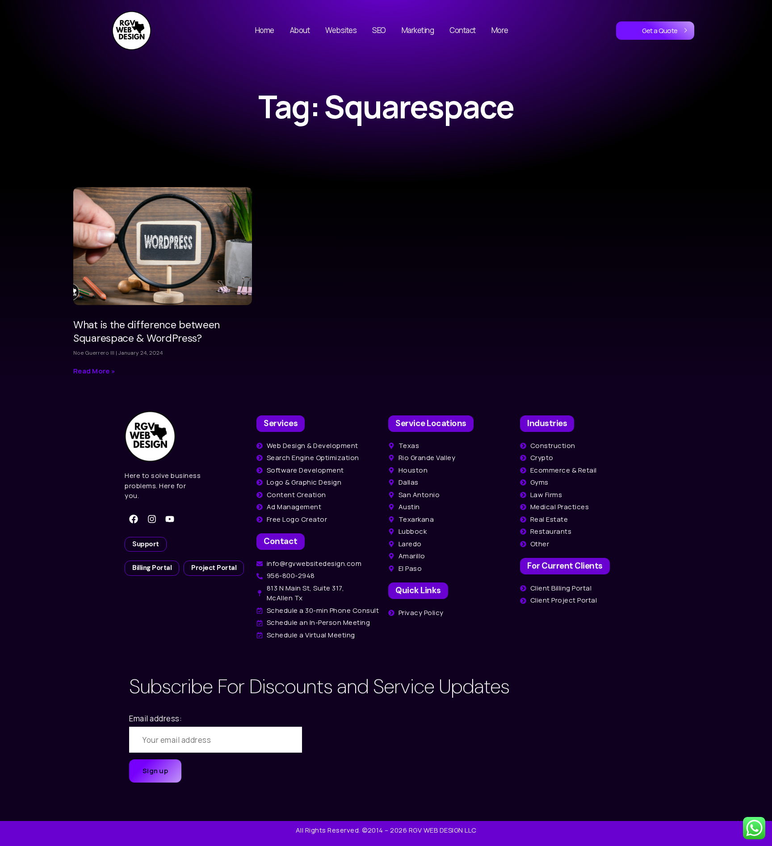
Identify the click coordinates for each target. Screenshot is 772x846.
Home (264, 30)
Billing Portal (152, 567)
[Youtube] (170, 519)
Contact (462, 30)
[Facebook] (134, 519)
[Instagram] (152, 519)
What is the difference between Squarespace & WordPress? (146, 331)
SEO (379, 30)
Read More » (94, 371)
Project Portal (213, 567)
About (300, 30)
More (499, 30)
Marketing (418, 30)
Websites (341, 30)
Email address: (155, 718)
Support (145, 544)
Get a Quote (660, 30)
